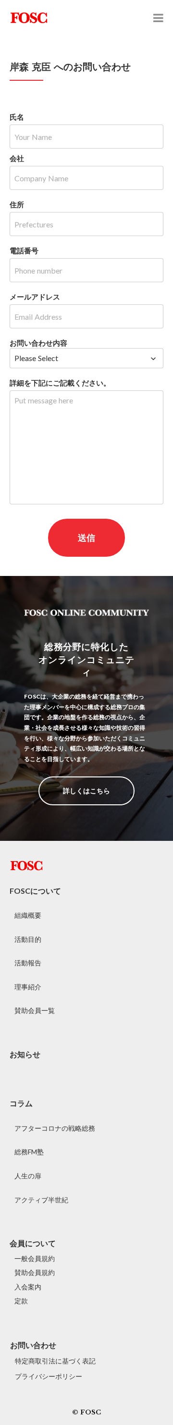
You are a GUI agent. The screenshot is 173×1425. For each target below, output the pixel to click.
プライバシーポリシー (48, 1376)
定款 (21, 1301)
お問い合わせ (33, 1345)
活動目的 (27, 939)
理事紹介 (27, 987)
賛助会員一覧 (34, 1010)
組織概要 (27, 915)
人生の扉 (27, 1176)
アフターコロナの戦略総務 (54, 1128)
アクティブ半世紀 (41, 1200)
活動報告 (27, 963)
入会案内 (27, 1287)
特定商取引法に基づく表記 (55, 1361)
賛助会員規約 (34, 1272)
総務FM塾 (29, 1152)
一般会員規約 (34, 1258)
